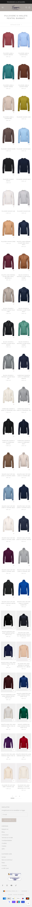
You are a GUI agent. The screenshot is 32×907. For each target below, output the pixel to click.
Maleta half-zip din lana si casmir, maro (8, 475)
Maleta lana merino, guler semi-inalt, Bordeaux (8, 276)
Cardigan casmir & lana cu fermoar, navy (23, 442)
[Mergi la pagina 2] (19, 796)
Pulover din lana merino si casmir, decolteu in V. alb (24, 787)
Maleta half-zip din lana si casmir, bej (23, 475)
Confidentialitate (7, 840)
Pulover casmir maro (8, 149)
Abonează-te (9, 820)
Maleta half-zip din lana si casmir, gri (23, 570)
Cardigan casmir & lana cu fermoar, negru (8, 442)
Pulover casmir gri (23, 211)
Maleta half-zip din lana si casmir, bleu (8, 507)
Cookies (4, 843)
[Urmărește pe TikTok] (16, 885)
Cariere (4, 846)
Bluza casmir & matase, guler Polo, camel (23, 276)
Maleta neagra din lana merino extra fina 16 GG (8, 633)
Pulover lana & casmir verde (8, 86)
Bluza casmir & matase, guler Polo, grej (8, 310)
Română (24, 891)
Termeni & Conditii (7, 837)
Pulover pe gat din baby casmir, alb (8, 786)
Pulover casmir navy (24, 179)
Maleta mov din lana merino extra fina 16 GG (8, 756)
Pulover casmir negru (8, 180)
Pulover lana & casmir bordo (8, 54)
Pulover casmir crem (8, 241)
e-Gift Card (5, 868)
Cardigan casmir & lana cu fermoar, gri (24, 409)
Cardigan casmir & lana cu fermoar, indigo (23, 377)
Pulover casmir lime (24, 117)
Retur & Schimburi (7, 860)
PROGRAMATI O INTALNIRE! (16, 1)
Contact (4, 865)
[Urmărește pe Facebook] (2, 885)
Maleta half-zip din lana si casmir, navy (23, 507)
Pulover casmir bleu (24, 149)
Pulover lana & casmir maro (24, 86)
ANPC (3, 849)
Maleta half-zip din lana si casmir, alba (8, 538)
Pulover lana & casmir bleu (24, 54)
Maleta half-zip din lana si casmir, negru (8, 602)
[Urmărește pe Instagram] (7, 885)
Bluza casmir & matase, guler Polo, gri (8, 377)
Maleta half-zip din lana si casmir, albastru (23, 603)
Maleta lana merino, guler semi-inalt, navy (24, 243)
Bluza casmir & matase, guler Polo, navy (23, 310)
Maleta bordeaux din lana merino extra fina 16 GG (8, 696)
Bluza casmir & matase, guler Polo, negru (8, 343)
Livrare (4, 857)
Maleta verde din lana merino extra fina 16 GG (23, 726)
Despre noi (5, 829)
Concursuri (5, 835)
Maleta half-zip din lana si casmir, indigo (23, 538)
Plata (3, 863)
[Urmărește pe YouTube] (11, 885)
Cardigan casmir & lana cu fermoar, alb (8, 409)
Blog (3, 832)
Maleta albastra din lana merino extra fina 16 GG (24, 695)
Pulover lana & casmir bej (8, 117)
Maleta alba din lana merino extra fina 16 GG (8, 726)
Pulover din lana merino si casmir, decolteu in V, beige (23, 665)
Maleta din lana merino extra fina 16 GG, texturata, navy (23, 634)
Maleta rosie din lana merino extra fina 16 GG (23, 756)
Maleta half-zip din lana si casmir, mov (8, 570)
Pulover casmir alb (8, 211)
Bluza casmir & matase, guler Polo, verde (23, 343)
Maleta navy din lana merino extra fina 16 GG (8, 664)
